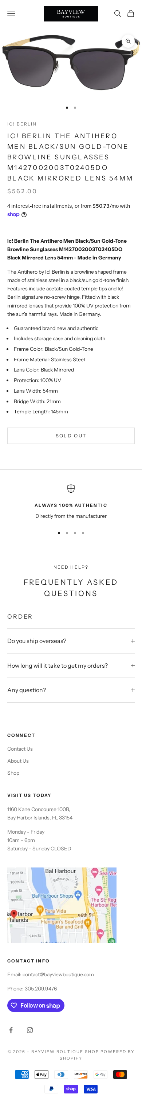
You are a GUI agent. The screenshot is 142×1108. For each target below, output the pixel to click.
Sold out (71, 435)
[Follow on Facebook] (11, 1030)
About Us (18, 761)
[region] (71, 502)
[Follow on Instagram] (29, 1030)
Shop (13, 773)
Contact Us (20, 749)
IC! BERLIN (22, 124)
